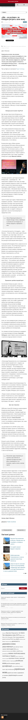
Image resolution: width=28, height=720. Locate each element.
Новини (13, 7)
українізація (12, 675)
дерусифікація (22, 46)
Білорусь (8, 46)
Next (25, 553)
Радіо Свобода (20, 69)
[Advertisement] (14, 697)
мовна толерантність (19, 656)
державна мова (9, 644)
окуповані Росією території (17, 658)
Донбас (16, 633)
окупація (6, 658)
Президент (10, 637)
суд (6, 669)
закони (4, 649)
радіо (14, 660)
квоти (17, 649)
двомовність (16, 641)
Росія (11, 639)
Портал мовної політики (13, 1)
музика (3, 658)
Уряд (15, 639)
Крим (21, 635)
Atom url (5, 717)
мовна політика (5, 48)
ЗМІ (19, 633)
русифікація (7, 666)
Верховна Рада (10, 633)
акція (17, 639)
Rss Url (2, 717)
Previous (2, 553)
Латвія (23, 635)
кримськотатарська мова (7, 651)
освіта (4, 661)
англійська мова (22, 639)
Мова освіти (5, 637)
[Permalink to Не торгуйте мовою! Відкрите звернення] (9, 552)
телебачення (11, 669)
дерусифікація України (18, 646)
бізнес (3, 641)
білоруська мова (14, 46)
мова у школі (16, 651)
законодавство (11, 649)
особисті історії (9, 660)
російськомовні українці (13, 663)
